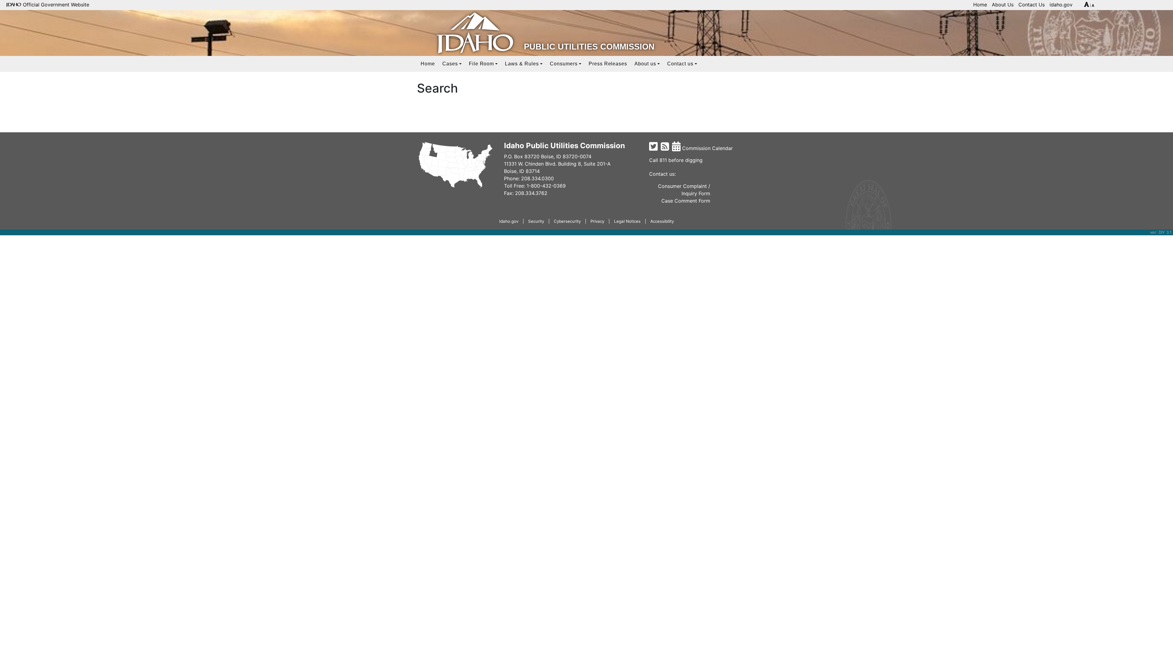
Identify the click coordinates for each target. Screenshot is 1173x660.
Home (980, 5)
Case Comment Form (685, 201)
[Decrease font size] (1093, 5)
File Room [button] (481, 63)
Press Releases (608, 63)
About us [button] (645, 63)
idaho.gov (1061, 5)
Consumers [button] (564, 63)
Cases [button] (450, 63)
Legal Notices (627, 221)
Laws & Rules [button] (522, 63)
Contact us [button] (680, 63)
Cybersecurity (567, 221)
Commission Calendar (707, 148)
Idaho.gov (508, 221)
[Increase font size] (1086, 5)
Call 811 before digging (676, 160)
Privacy (597, 221)
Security (536, 221)
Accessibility (662, 221)
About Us (1003, 5)
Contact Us (1031, 5)
